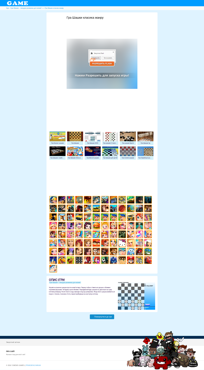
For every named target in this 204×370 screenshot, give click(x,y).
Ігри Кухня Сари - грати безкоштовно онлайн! (53, 234)
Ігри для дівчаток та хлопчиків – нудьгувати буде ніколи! (96, 243)
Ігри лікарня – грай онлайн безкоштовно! (114, 226)
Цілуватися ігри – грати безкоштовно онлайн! (148, 226)
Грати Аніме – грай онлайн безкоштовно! (122, 252)
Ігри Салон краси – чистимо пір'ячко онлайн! (53, 252)
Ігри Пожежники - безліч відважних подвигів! (88, 217)
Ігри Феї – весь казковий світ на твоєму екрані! (114, 234)
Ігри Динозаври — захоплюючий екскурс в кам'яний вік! (62, 260)
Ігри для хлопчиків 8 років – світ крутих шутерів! (105, 217)
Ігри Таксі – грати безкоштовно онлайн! (96, 209)
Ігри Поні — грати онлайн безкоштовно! (71, 226)
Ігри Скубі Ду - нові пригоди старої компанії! (71, 260)
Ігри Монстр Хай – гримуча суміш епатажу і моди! (62, 226)
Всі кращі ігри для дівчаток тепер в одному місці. (148, 243)
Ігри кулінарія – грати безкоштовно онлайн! (62, 234)
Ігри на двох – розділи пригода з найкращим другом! (96, 252)
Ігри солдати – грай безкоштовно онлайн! (53, 209)
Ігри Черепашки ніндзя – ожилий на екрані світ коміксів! (148, 252)
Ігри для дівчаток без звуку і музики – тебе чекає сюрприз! (131, 243)
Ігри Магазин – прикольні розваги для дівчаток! (140, 243)
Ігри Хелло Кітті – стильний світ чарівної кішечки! (122, 243)
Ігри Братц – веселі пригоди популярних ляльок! (88, 243)
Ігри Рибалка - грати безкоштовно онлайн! (114, 209)
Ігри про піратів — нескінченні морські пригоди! (105, 252)
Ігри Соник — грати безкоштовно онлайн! (53, 260)
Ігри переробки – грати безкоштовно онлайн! (71, 234)
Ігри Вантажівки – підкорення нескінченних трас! (131, 217)
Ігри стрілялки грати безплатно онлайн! (71, 209)
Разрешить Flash (102, 64)
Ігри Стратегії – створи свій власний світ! (122, 200)
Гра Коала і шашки (57, 138)
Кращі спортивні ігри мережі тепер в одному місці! (53, 217)
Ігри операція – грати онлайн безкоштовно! (140, 226)
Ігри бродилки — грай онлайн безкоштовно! (140, 252)
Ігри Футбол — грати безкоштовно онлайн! (105, 260)
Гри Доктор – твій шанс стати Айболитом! (105, 234)
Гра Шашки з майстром (57, 153)
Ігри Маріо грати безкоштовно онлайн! (131, 260)
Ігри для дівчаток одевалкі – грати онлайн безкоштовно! (148, 217)
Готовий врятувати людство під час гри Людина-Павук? (88, 260)
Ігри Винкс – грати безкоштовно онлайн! (140, 217)
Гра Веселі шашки (93, 153)
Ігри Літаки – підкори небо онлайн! (88, 209)
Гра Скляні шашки (128, 153)
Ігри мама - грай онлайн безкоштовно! (131, 234)
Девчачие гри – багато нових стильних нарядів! (71, 252)
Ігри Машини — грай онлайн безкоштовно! (131, 200)
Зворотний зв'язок (13, 342)
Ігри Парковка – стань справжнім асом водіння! (79, 217)
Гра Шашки (75, 138)
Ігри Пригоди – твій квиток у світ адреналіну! (105, 209)
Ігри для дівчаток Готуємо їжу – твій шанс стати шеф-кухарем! (96, 226)
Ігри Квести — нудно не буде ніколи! (131, 209)
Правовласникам (33, 365)
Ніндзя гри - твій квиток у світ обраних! (140, 200)
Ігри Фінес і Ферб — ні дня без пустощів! (53, 269)
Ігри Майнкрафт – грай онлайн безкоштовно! (53, 200)
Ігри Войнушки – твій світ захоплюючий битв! (96, 200)
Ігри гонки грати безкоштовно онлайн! (62, 200)
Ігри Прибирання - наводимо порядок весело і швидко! (79, 234)
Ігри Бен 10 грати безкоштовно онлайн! (122, 260)
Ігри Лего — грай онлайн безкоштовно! (88, 200)
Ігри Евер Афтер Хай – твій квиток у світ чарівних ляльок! (88, 226)
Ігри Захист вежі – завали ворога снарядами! (71, 217)
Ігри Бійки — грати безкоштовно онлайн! (105, 200)
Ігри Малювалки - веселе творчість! (96, 234)
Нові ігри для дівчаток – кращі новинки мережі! (105, 243)
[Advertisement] (110, 26)
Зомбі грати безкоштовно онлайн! (79, 200)
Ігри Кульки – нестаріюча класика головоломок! (96, 260)
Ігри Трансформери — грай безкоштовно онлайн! (114, 260)
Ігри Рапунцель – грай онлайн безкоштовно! (122, 226)
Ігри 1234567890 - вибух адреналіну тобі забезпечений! (79, 260)
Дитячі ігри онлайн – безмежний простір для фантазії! (131, 252)
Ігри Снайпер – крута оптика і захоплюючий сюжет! (62, 209)
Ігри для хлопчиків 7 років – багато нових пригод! (96, 217)
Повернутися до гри (103, 317)
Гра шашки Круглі (128, 138)
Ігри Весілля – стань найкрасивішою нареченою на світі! (148, 234)
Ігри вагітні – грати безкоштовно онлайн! (140, 234)
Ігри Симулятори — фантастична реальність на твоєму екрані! (71, 200)
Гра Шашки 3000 (93, 138)
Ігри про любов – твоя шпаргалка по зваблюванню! (62, 252)
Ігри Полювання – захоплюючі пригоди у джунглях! (62, 217)
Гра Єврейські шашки (145, 153)
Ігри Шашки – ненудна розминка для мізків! (65, 282)
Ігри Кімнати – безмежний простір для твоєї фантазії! (122, 234)
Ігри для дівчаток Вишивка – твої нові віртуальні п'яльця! (114, 243)
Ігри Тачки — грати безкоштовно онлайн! (148, 260)
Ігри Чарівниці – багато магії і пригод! (79, 243)
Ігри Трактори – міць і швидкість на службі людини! (140, 209)
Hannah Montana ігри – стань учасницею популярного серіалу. (71, 243)
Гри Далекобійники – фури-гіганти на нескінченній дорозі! (79, 209)
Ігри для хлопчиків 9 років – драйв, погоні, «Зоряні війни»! (114, 217)
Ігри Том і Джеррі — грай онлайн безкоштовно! (140, 260)
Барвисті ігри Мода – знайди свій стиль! (62, 243)
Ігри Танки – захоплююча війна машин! (114, 200)
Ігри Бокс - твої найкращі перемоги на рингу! (148, 209)
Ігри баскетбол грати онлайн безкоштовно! (122, 209)
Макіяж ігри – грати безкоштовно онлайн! (131, 226)
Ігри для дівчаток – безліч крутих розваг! (88, 252)
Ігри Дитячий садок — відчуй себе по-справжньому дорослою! (53, 243)
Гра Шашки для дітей (110, 153)
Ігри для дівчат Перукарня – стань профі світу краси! (88, 234)
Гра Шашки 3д (145, 138)
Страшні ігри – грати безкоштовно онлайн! (148, 200)
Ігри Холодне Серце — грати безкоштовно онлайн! (79, 226)
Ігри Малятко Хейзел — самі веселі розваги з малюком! (105, 226)
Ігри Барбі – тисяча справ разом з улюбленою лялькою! (53, 226)
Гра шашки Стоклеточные (110, 138)
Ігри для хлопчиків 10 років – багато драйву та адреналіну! (122, 217)
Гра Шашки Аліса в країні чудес (75, 153)
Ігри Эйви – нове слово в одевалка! (79, 252)
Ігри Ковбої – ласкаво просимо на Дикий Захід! (114, 252)
